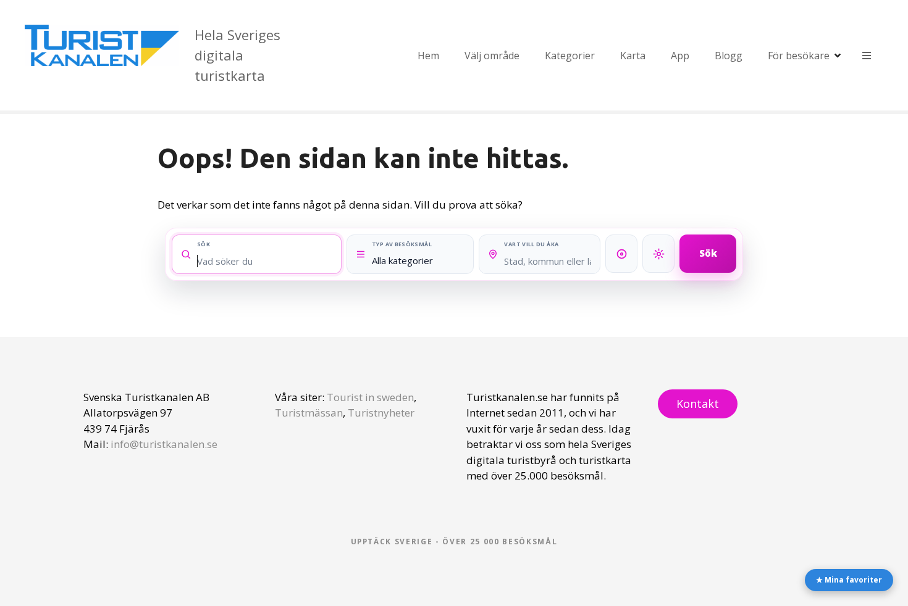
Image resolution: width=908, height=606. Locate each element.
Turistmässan (309, 412)
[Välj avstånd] (621, 254)
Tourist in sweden (370, 397)
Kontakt (697, 403)
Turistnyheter (381, 412)
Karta (632, 55)
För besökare (799, 55)
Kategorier (570, 55)
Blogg (728, 55)
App (680, 55)
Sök (708, 253)
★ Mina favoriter (849, 580)
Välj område (492, 55)
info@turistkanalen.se (164, 444)
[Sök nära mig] (658, 254)
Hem (428, 55)
